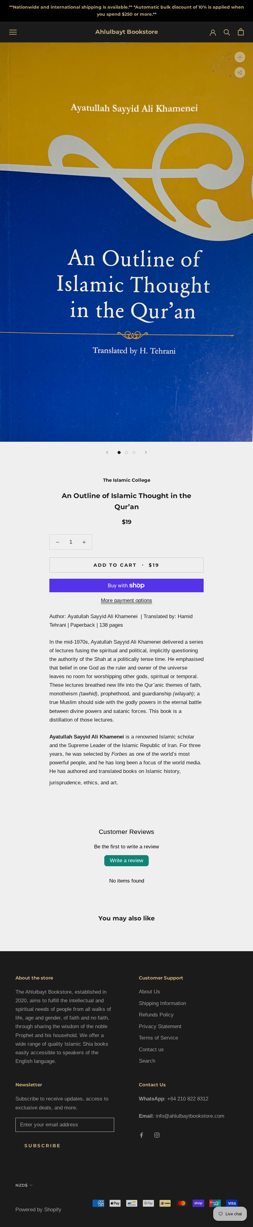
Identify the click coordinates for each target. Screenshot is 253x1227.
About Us (149, 992)
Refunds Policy (156, 1015)
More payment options (126, 600)
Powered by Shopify (38, 1210)
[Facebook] (141, 1135)
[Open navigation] (13, 32)
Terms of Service (158, 1038)
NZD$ (21, 1185)
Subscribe (42, 1146)
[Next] (146, 452)
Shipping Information (162, 1003)
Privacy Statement (160, 1026)
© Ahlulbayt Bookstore (41, 1200)
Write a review (126, 860)
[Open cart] (241, 31)
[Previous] (107, 452)
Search (147, 1061)
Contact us (151, 1049)
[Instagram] (157, 1135)
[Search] (227, 32)
